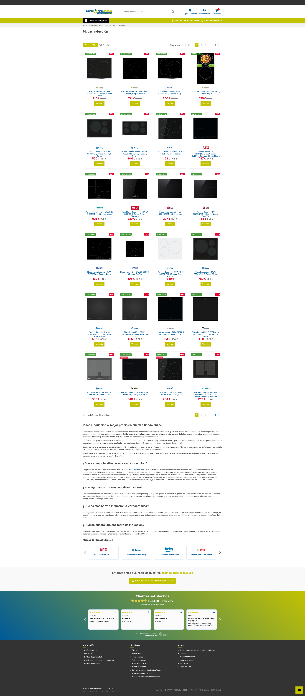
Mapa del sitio (185, 667)
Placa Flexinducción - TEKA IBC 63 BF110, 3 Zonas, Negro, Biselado (134, 214)
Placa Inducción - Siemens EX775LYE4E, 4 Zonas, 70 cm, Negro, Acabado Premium (206, 394)
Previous (85, 552)
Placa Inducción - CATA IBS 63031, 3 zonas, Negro (170, 393)
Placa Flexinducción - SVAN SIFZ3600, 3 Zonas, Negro (99, 273)
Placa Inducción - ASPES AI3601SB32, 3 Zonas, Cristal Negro (99, 93)
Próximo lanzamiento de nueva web (152, 2)
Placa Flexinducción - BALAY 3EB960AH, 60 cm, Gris (99, 393)
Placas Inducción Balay (136, 555)
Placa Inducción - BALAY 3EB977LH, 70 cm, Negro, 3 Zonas (99, 154)
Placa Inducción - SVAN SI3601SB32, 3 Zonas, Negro (170, 92)
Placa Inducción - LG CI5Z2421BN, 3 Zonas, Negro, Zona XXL (206, 214)
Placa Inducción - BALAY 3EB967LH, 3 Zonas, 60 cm (205, 273)
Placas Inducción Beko (169, 555)
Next (220, 552)
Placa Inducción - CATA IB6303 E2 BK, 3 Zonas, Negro (170, 153)
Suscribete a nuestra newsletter (154, 581)
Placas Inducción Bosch (201, 555)
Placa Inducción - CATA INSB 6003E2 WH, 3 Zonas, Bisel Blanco (170, 274)
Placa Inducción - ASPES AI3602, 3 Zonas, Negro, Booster (135, 92)
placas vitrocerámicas (131, 470)
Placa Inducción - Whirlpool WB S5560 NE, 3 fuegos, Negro (134, 393)
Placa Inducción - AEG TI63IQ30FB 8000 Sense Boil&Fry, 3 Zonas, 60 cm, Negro (206, 154)
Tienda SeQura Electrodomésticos (146, 676)
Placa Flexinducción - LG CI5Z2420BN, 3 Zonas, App (170, 213)
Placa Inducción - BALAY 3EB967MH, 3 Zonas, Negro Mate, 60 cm (99, 334)
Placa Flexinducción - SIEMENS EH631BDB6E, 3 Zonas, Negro (99, 213)
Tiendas (183, 653)
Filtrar (91, 45)
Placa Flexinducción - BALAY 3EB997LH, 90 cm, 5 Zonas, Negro (134, 154)
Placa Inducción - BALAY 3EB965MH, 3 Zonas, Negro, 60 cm (134, 334)
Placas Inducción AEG (103, 555)
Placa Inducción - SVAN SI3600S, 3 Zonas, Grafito (134, 273)
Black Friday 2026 (139, 663)
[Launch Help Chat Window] (299, 690)
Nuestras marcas (139, 667)
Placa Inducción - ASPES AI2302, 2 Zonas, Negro (205, 92)
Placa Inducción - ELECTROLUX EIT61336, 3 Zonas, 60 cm (170, 333)
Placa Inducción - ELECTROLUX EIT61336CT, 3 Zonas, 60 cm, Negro (205, 334)
